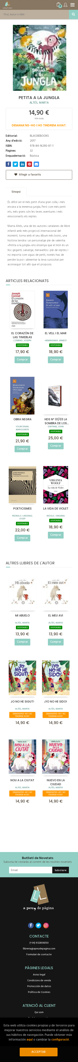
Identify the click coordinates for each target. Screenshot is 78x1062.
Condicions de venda (39, 980)
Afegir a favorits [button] (29, 174)
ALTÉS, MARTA (39, 102)
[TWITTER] (38, 925)
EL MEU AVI (55, 615)
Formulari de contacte (39, 954)
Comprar (22, 359)
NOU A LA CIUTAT (22, 780)
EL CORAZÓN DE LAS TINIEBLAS (22, 335)
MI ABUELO (22, 615)
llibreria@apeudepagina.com (39, 949)
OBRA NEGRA (22, 419)
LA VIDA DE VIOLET (55, 508)
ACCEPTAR (38, 1052)
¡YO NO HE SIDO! (55, 701)
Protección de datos (39, 986)
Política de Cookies (39, 992)
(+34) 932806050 (39, 943)
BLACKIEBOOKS (39, 136)
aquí (30, 1039)
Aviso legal (39, 975)
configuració (60, 1039)
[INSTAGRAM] (46, 925)
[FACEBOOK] (31, 925)
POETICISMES (22, 508)
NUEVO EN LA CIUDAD (56, 782)
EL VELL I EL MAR (55, 333)
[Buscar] (73, 14)
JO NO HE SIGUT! (22, 701)
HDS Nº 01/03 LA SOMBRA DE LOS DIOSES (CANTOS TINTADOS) (56, 421)
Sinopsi (16, 192)
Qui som (39, 1012)
